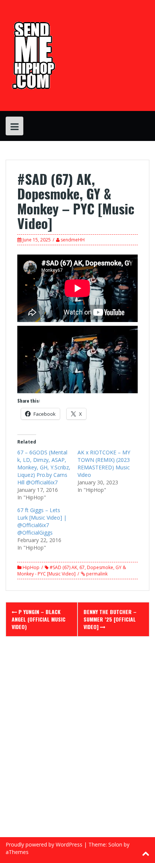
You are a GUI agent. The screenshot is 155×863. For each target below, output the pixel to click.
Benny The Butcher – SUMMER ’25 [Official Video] (110, 619)
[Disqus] (77, 741)
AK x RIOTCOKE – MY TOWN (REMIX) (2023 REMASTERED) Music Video (104, 463)
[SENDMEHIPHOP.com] (32, 54)
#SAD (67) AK (63, 567)
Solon (115, 844)
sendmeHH (73, 240)
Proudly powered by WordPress (44, 844)
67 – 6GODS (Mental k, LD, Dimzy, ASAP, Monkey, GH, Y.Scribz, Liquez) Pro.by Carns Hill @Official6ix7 (43, 467)
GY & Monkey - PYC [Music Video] (71, 570)
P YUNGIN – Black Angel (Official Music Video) (38, 619)
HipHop (31, 567)
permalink (96, 574)
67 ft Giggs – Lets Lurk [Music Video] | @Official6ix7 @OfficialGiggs (42, 521)
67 (82, 567)
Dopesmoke (100, 567)
